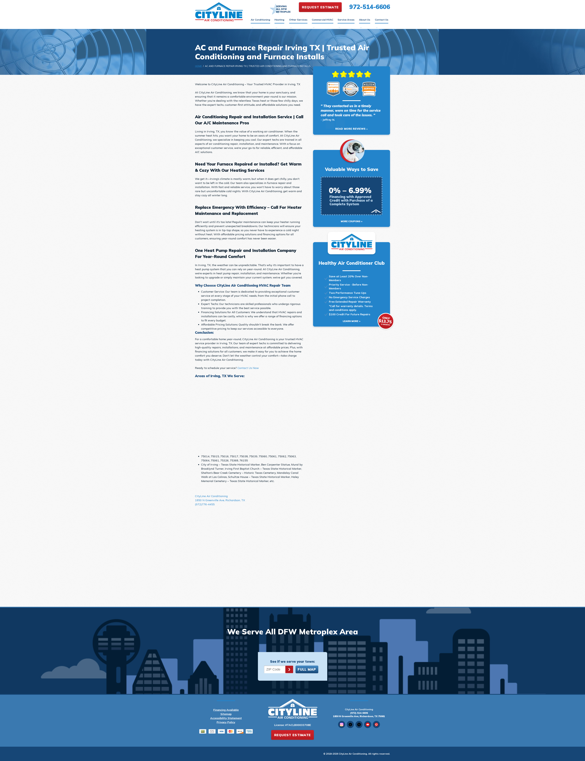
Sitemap (226, 714)
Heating (279, 19)
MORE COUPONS (350, 221)
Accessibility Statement (226, 718)
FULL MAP (307, 669)
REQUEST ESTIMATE (320, 7)
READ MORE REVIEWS (350, 128)
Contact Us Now (248, 368)
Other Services (298, 19)
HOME (198, 66)
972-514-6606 (369, 7)
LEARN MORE (350, 321)
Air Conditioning (260, 19)
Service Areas (346, 19)
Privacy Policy (226, 722)
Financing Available (226, 710)
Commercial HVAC (322, 19)
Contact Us (381, 19)
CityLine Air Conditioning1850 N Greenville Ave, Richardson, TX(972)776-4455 (220, 500)
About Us (364, 19)
